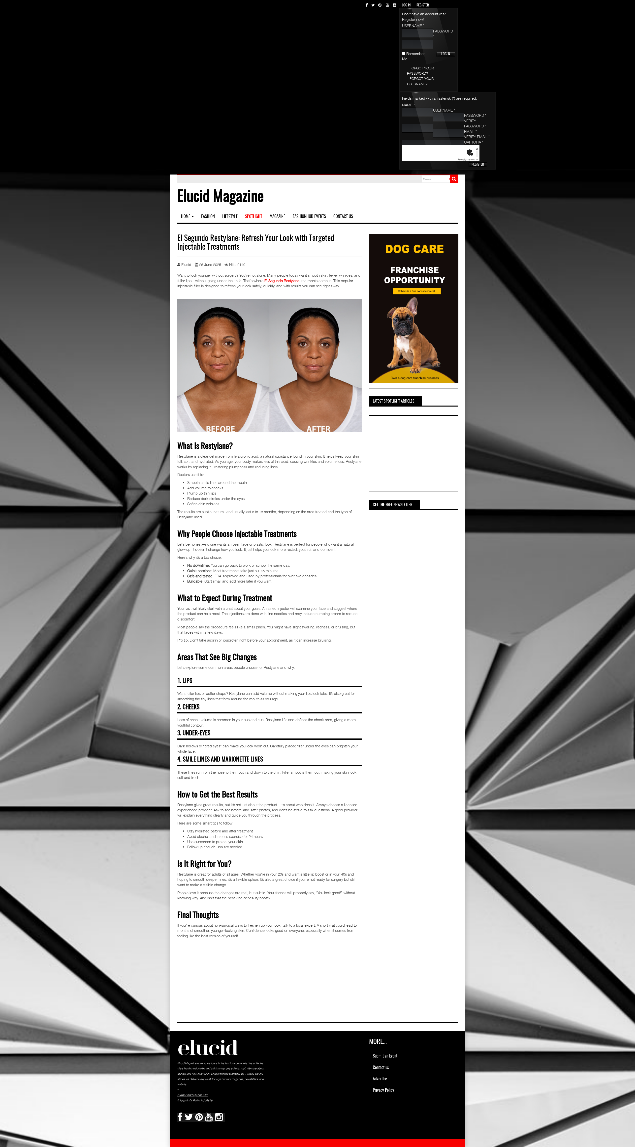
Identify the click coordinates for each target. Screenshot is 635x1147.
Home (186, 216)
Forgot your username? (420, 81)
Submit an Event (385, 1056)
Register (478, 164)
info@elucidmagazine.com (192, 1094)
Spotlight (253, 216)
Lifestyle (230, 216)
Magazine (277, 216)
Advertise (380, 1079)
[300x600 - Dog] (413, 308)
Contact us (343, 216)
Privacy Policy (383, 1090)
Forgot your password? (420, 70)
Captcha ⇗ (468, 159)
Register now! (413, 19)
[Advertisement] (406, 454)
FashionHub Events (309, 216)
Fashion (208, 216)
